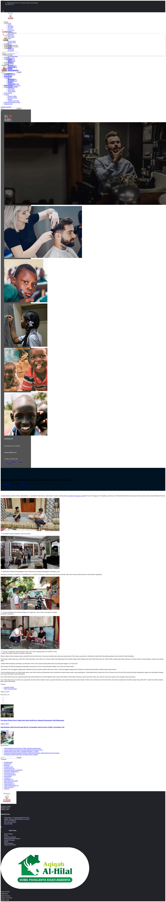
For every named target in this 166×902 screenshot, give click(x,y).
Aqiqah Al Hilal (5, 891)
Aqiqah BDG (4, 893)
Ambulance (8, 762)
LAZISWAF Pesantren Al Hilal (76, 496)
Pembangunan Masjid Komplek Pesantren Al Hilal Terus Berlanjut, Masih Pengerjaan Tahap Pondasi (31, 753)
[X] (3, 11)
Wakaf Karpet (8, 782)
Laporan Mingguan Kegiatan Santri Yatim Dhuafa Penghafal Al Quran (23, 750)
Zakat (7, 788)
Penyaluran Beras (10, 774)
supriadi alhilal (7, 484)
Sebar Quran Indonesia (10, 689)
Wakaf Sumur (9, 787)
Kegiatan (8, 767)
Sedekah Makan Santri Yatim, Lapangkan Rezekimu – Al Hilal (21, 751)
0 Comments (22, 484)
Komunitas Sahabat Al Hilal (13, 770)
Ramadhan (8, 779)
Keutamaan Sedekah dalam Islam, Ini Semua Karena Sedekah (21, 754)
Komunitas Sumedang (11, 771)
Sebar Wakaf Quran (11, 781)
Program (8, 776)
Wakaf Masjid (9, 784)
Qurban (7, 778)
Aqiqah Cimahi (5, 900)
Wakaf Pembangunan (11, 785)
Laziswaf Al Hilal (9, 687)
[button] (83, 107)
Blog (7, 765)
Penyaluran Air (9, 773)
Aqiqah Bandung (5, 896)
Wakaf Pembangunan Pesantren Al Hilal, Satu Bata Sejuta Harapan (22, 748)
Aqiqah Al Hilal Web (6, 898)
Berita (7, 764)
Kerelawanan (9, 768)
